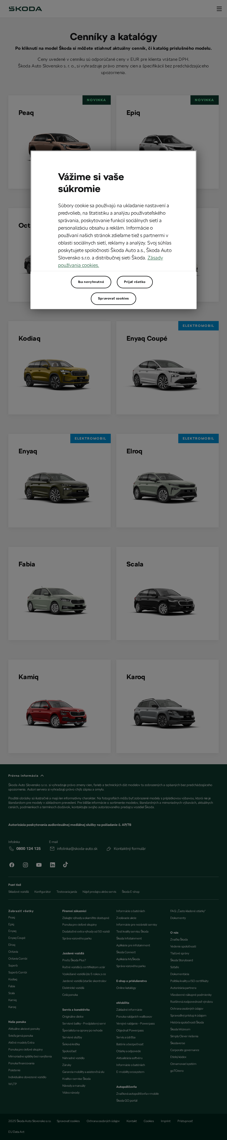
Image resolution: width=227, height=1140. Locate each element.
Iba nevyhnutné (91, 282)
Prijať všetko (135, 282)
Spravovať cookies (113, 298)
